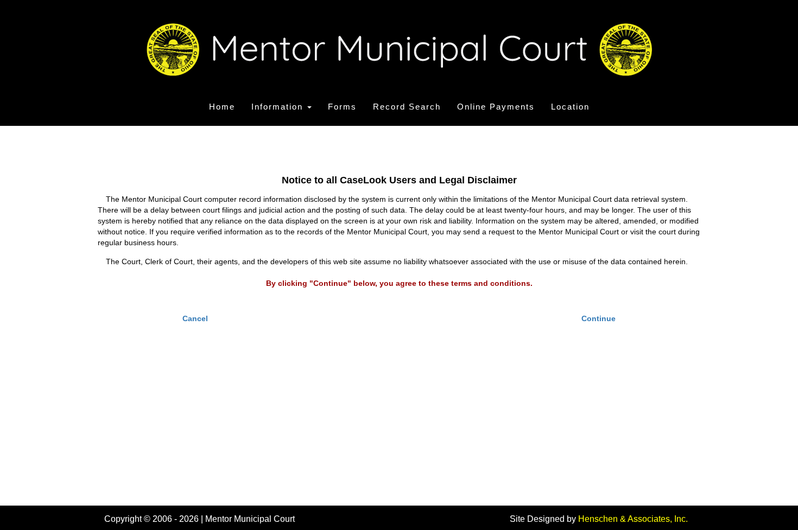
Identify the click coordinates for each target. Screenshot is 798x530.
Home (222, 106)
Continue (598, 318)
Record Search (407, 106)
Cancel (195, 318)
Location (570, 106)
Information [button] (278, 106)
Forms (342, 106)
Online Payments (496, 106)
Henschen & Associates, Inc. (633, 518)
